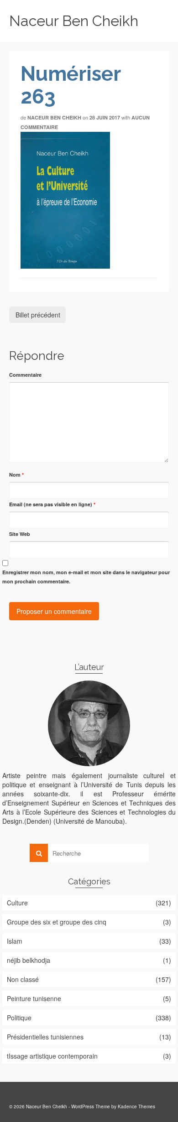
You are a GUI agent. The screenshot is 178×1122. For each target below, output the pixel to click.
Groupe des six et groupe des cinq (56, 921)
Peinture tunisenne (34, 998)
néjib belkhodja (28, 960)
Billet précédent (38, 314)
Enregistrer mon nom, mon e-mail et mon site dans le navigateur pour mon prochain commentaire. (86, 577)
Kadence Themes (136, 1106)
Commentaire (25, 374)
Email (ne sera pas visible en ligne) (52, 504)
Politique (19, 1017)
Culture (17, 902)
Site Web (19, 533)
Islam (14, 940)
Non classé (23, 979)
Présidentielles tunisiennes (45, 1036)
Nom (16, 474)
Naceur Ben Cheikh (73, 20)
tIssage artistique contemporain (52, 1055)
